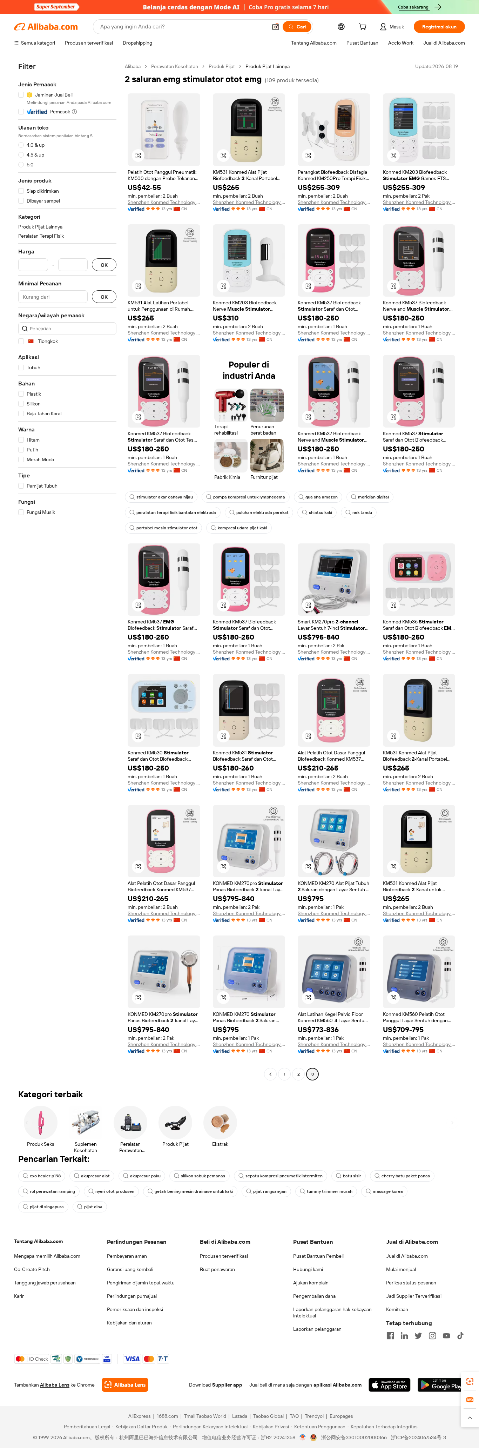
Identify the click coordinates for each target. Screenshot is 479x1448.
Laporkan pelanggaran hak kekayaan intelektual (332, 1312)
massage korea (388, 1191)
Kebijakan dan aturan (129, 1322)
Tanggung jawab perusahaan (45, 1282)
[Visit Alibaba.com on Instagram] (432, 1335)
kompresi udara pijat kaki (242, 527)
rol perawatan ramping (52, 1191)
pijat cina (93, 1206)
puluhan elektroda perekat (262, 512)
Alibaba (133, 66)
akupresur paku (145, 1175)
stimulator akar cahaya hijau (164, 497)
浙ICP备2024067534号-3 (418, 1437)
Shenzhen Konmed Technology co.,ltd (164, 202)
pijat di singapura (47, 1206)
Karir (19, 1296)
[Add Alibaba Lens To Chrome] (125, 1385)
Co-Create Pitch (32, 1269)
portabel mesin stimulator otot (166, 527)
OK (104, 265)
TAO (294, 1416)
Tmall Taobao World (205, 1416)
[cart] (364, 28)
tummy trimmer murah (329, 1191)
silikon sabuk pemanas (203, 1175)
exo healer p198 (45, 1175)
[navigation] (67, 571)
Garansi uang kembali (130, 1269)
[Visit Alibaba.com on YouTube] (446, 1335)
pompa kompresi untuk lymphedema (249, 497)
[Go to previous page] (270, 1074)
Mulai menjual (401, 1269)
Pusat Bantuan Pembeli (318, 1256)
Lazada (239, 1416)
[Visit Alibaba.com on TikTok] (460, 1335)
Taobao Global (268, 1416)
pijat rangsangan (269, 1191)
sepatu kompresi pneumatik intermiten (284, 1175)
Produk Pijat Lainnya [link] (267, 66)
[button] (275, 26)
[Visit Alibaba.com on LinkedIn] (404, 1335)
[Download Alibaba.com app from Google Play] (441, 1385)
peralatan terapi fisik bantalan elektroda (176, 512)
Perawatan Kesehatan (174, 66)
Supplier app (227, 1385)
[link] (470, 1381)
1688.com (167, 1416)
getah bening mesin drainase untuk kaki (194, 1191)
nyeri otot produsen (114, 1191)
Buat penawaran (217, 1269)
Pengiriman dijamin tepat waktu (141, 1282)
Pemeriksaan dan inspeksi (135, 1309)
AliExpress (139, 1416)
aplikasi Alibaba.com (337, 1385)
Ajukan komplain (311, 1282)
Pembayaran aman (127, 1256)
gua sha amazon (321, 497)
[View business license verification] (302, 1437)
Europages (341, 1416)
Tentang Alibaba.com (38, 1241)
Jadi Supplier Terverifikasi (413, 1296)
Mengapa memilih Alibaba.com (47, 1256)
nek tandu (362, 512)
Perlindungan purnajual (132, 1296)
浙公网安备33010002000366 (354, 1437)
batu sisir (352, 1175)
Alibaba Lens (54, 1385)
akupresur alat (95, 1175)
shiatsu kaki (320, 512)
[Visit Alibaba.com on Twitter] (418, 1335)
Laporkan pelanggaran (317, 1329)
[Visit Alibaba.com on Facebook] (390, 1335)
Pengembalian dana (314, 1296)
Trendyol (314, 1416)
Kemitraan (397, 1309)
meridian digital (373, 497)
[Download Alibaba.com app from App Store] (390, 1385)
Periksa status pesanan (411, 1282)
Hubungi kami (308, 1269)
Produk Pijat (222, 66)
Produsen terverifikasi (224, 1256)
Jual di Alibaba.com (407, 1256)
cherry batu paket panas (406, 1175)
